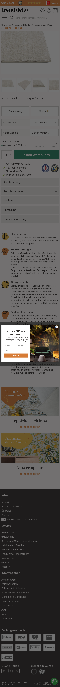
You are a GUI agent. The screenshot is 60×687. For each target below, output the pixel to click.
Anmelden (15, 355)
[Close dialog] (56, 327)
